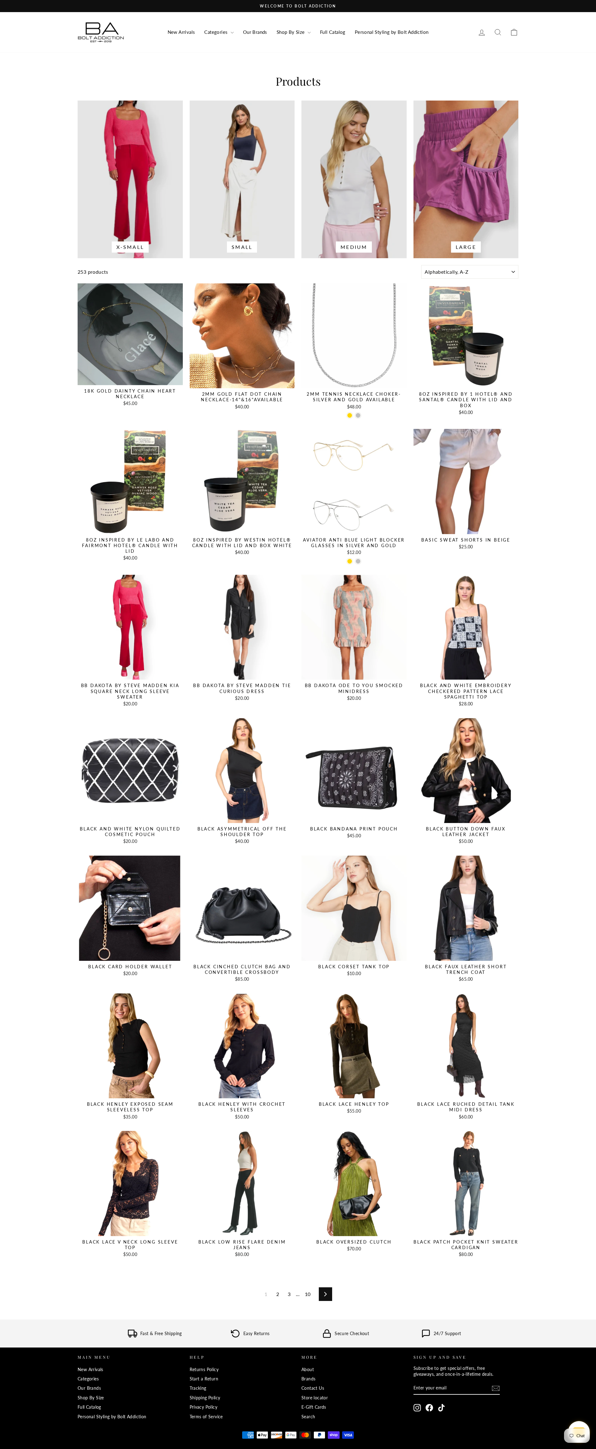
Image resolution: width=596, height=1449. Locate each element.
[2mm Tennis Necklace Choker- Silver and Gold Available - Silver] (358, 415)
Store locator (314, 1397)
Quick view (130, 378)
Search (308, 1416)
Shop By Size (291, 32)
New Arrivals (181, 32)
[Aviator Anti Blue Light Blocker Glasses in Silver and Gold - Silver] (358, 561)
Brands (308, 1378)
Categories (216, 32)
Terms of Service (206, 1416)
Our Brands (255, 32)
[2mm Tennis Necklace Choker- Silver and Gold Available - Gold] (350, 415)
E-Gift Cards (313, 1407)
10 (308, 1294)
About (307, 1369)
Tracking (198, 1388)
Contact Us (312, 1388)
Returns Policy (204, 1369)
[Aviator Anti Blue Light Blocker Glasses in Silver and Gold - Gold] (350, 561)
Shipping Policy (205, 1397)
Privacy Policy (204, 1407)
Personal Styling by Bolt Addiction (392, 32)
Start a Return (204, 1378)
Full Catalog (332, 32)
